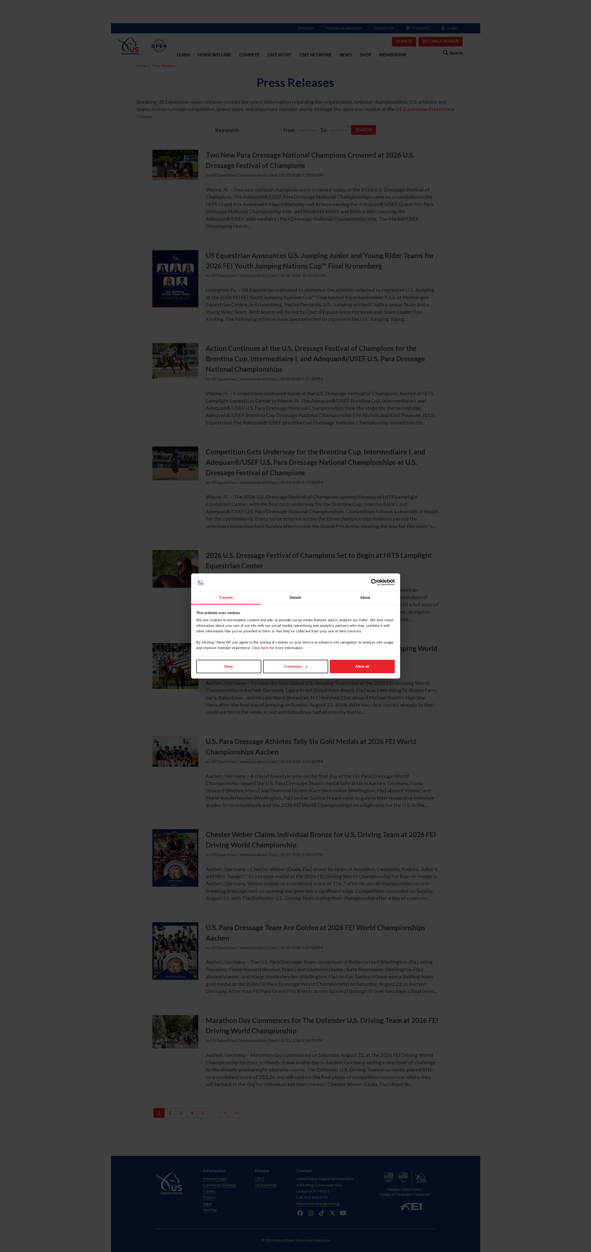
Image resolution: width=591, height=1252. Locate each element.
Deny (229, 666)
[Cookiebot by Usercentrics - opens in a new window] (374, 582)
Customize (293, 666)
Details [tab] (295, 597)
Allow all (362, 666)
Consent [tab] (226, 597)
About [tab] (365, 597)
